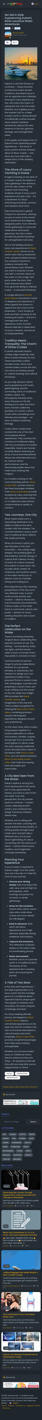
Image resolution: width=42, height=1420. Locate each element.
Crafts (22, 1134)
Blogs (7, 28)
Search (33, 1122)
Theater (6, 1159)
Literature (15, 1147)
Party (28, 1151)
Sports (28, 1155)
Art (4, 1134)
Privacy (11, 1405)
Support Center (33, 1405)
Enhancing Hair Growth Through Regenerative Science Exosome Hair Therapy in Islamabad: (19, 1195)
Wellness (17, 1159)
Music (26, 1147)
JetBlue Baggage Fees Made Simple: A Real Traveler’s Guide (20, 1273)
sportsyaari (8, 1328)
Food (31, 1138)
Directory (6, 1408)
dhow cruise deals (19, 491)
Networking (8, 1151)
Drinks (6, 1138)
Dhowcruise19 (18, 33)
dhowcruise (22, 1074)
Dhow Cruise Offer (25, 1036)
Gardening (16, 1143)
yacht (9, 1074)
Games (5, 1143)
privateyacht (12, 1078)
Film (14, 1138)
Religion (6, 1155)
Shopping (18, 1155)
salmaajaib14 (9, 1206)
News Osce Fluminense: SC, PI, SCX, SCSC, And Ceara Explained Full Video (20, 1233)
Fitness (22, 1138)
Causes (13, 1134)
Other (17, 28)
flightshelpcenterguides (12, 1286)
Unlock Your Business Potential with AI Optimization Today (20, 1355)
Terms (4, 1405)
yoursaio (7, 1368)
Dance (31, 1134)
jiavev (6, 1246)
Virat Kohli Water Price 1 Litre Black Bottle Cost (19, 1315)
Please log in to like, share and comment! (20, 1087)
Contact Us (21, 1405)
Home (5, 1147)
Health (27, 1143)
